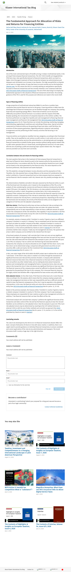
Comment (9, 355)
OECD (13, 17)
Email (8, 378)
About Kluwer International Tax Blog (15, 569)
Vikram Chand (57, 27)
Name (8, 371)
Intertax (47, 228)
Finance (30, 17)
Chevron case (10, 86)
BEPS (8, 17)
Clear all (48, 389)
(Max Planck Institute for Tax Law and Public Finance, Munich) (32, 27)
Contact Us (30, 569)
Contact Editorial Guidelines (54, 407)
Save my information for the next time (19, 385)
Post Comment (59, 389)
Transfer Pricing (21, 17)
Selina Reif (9, 27)
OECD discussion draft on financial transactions (21, 91)
